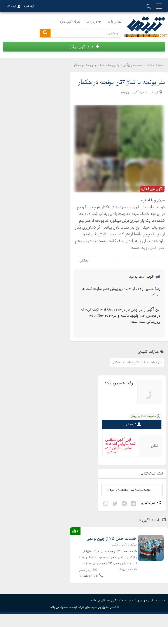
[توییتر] (115, 504)
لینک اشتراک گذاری (152, 474)
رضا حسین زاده (119, 383)
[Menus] (159, 6)
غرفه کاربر (129, 424)
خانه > (160, 65)
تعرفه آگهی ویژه (70, 21)
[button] (84, 47)
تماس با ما (114, 21)
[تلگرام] (124, 504)
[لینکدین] (133, 504)
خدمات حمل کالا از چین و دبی (112, 539)
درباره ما (92, 22)
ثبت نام (11, 6)
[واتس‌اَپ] (105, 504)
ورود (26, 6)
